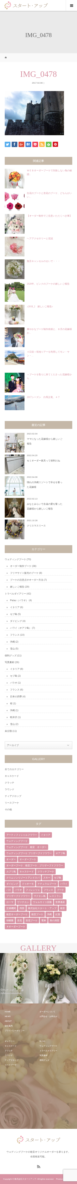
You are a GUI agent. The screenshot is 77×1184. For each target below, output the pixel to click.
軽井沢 (13, 717)
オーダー (11, 859)
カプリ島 (11, 871)
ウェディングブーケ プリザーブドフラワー (29, 853)
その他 (8, 809)
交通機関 (11, 908)
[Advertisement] (34, 1098)
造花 (19, 920)
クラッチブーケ (46, 871)
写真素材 (9, 662)
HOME (8, 1012)
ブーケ (60, 890)
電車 (43, 920)
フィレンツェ (33, 890)
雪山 (12, 648)
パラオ (13, 682)
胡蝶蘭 (9, 920)
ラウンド (9, 789)
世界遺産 (60, 902)
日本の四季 (16, 696)
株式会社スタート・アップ (42, 908)
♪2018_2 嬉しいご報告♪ (40, 306)
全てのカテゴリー (14, 769)
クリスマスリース (36, 525)
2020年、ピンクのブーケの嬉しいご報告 (48, 283)
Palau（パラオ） (19, 600)
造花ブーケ (32, 920)
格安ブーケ (37, 914)
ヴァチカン (23, 902)
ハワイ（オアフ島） (20, 628)
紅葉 (57, 914)
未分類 (8, 731)
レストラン (55, 896)
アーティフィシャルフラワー (21, 835)
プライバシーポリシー (14, 1030)
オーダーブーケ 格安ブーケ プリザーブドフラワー (34, 865)
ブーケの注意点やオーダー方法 (26, 579)
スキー (46, 877)
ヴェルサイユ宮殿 (42, 902)
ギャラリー (10, 1041)
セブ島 (13, 614)
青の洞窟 (54, 920)
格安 (62, 908)
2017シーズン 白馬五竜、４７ (43, 397)
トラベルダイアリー (15, 593)
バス (8, 890)
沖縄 (12, 641)
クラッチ (9, 782)
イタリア (15, 607)
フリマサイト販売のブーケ (24, 573)
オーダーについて (47, 1012)
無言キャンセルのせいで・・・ (43, 261)
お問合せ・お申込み (48, 1016)
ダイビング (16, 621)
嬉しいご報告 (17, 586)
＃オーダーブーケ (15, 926)
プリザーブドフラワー (18, 896)
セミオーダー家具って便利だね (43, 460)
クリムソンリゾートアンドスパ (22, 877)
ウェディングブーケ (15, 559)
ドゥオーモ (28, 883)
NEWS (8, 1016)
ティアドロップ (13, 796)
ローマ (9, 902)
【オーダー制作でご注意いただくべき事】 (49, 215)
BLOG (42, 1041)
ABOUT (8, 1021)
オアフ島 (60, 853)
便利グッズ (11, 655)
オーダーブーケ (28, 859)
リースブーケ (12, 802)
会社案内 (9, 1026)
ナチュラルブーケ (47, 883)
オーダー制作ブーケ (20, 566)
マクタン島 (40, 896)
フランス (15, 634)
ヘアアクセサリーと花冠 (40, 238)
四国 (22, 908)
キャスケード (12, 776)
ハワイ (63, 883)
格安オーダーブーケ (17, 914)
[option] (19, 978)
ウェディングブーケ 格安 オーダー (26, 847)
